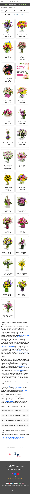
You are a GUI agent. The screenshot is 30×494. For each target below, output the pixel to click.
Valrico (18, 438)
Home (2, 7)
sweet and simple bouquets (19, 345)
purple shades (4, 369)
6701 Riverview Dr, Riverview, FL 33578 (15, 466)
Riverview (6, 438)
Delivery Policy (15, 490)
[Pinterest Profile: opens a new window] (18, 474)
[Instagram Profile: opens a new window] (12, 474)
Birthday (5, 7)
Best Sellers (7, 14)
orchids (18, 336)
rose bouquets (23, 333)
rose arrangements (8, 386)
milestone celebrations (24, 352)
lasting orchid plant (19, 370)
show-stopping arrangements (7, 346)
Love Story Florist (15, 1)
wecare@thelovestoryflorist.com (15, 469)
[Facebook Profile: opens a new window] (15, 474)
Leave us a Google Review (15, 478)
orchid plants (21, 388)
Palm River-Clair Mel (14, 437)
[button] (27, 491)
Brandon (15, 438)
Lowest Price (22, 14)
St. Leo (7, 437)
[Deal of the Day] (22, 71)
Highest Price (15, 14)
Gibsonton (3, 437)
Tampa (10, 438)
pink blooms (18, 350)
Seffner (21, 437)
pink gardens (25, 390)
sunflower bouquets (17, 387)
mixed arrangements (24, 335)
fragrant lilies (22, 366)
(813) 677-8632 (15, 468)
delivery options (9, 401)
